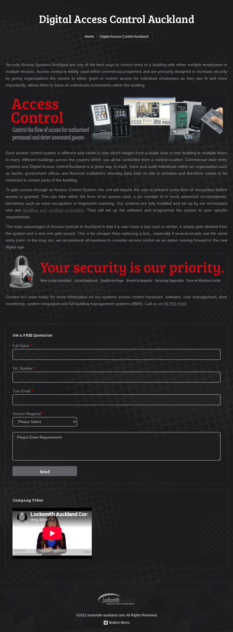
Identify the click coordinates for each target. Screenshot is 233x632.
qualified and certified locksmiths (53, 210)
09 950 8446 (175, 303)
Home (89, 37)
